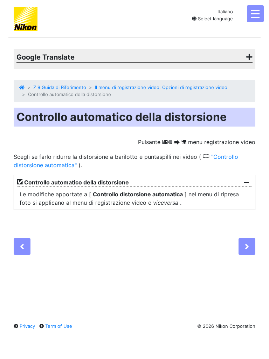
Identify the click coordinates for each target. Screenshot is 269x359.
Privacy (27, 326)
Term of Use (58, 326)
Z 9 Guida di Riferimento (59, 87)
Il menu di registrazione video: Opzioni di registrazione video (161, 87)
